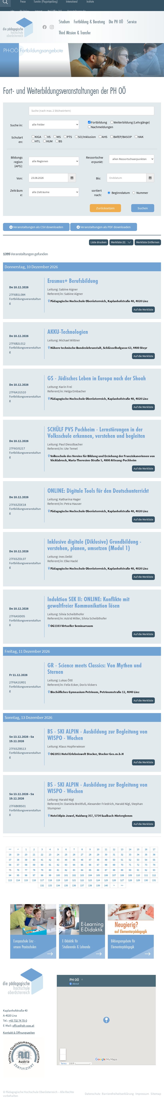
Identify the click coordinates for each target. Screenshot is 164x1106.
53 (138, 859)
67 (98, 864)
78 (34, 870)
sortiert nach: (97, 192)
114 (18, 880)
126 (114, 880)
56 (10, 864)
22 (42, 854)
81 (58, 870)
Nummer (142, 193)
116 (34, 880)
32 (122, 854)
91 (138, 870)
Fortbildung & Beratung (89, 21)
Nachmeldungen (102, 127)
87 (106, 870)
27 (82, 854)
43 (58, 859)
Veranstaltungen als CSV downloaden (38, 227)
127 (122, 880)
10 (98, 849)
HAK (140, 137)
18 (10, 854)
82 (66, 870)
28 (90, 854)
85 (90, 870)
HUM (49, 141)
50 (114, 859)
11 (106, 849)
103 (82, 875)
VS (49, 137)
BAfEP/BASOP (122, 137)
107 (114, 875)
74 (154, 864)
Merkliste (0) (118, 242)
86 (98, 870)
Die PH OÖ (116, 21)
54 (146, 859)
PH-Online (24, 11)
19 (18, 854)
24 (58, 854)
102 (74, 875)
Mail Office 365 (55, 11)
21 (34, 854)
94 (10, 875)
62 (58, 864)
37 (10, 859)
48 (98, 859)
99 (50, 875)
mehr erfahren (33, 947)
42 (50, 859)
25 (66, 854)
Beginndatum (121, 193)
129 (138, 880)
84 (82, 870)
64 (74, 864)
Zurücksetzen (105, 208)
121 (74, 880)
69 (114, 864)
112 (154, 875)
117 (42, 880)
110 (138, 875)
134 (58, 885)
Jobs (12, 11)
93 (154, 870)
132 (42, 885)
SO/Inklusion (87, 137)
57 (18, 864)
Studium (64, 21)
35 (146, 854)
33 (130, 854)
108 (122, 875)
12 (114, 849)
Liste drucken (99, 242)
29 (98, 854)
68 (106, 864)
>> (122, 885)
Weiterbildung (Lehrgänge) (132, 122)
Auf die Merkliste (143, 309)
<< (10, 849)
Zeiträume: (16, 192)
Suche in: (16, 125)
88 (114, 870)
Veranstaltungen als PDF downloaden (105, 227)
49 (106, 859)
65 (82, 864)
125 (106, 880)
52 (130, 859)
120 (66, 880)
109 (130, 875)
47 (90, 859)
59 (34, 864)
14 (130, 849)
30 (106, 854)
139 (98, 885)
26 (74, 854)
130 (146, 880)
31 (114, 854)
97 (34, 875)
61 (50, 864)
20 (26, 854)
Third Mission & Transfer (75, 32)
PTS (69, 137)
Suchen (143, 208)
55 (154, 859)
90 (130, 870)
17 (154, 849)
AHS (104, 137)
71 (130, 864)
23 (50, 854)
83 (74, 870)
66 (90, 864)
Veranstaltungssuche (76, 11)
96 (26, 875)
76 (18, 870)
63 (66, 864)
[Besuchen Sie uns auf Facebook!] (45, 27)
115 (26, 880)
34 (138, 854)
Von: (20, 178)
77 (26, 870)
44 (66, 859)
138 (90, 885)
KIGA (38, 137)
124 (98, 880)
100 (58, 875)
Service (132, 21)
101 (66, 875)
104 (90, 875)
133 (50, 885)
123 (90, 880)
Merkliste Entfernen (147, 242)
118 (50, 880)
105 (98, 875)
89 (122, 870)
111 (146, 875)
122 (82, 880)
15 (138, 849)
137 (82, 885)
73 (146, 864)
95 (18, 875)
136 (74, 885)
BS (60, 141)
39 (26, 859)
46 (82, 859)
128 (130, 880)
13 (122, 849)
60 (42, 864)
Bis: (98, 178)
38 (18, 859)
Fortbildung (99, 122)
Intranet (38, 11)
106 (106, 875)
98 (42, 875)
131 (154, 880)
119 (58, 880)
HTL (37, 141)
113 (10, 880)
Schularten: (17, 139)
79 (42, 870)
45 (74, 859)
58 (26, 864)
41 (42, 859)
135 (66, 885)
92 (146, 870)
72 (138, 864)
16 (146, 849)
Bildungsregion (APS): (17, 161)
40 (34, 859)
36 (154, 854)
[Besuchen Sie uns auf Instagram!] (52, 27)
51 (122, 859)
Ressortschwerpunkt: (94, 159)
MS (59, 137)
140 (106, 885)
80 (50, 870)
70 (122, 864)
